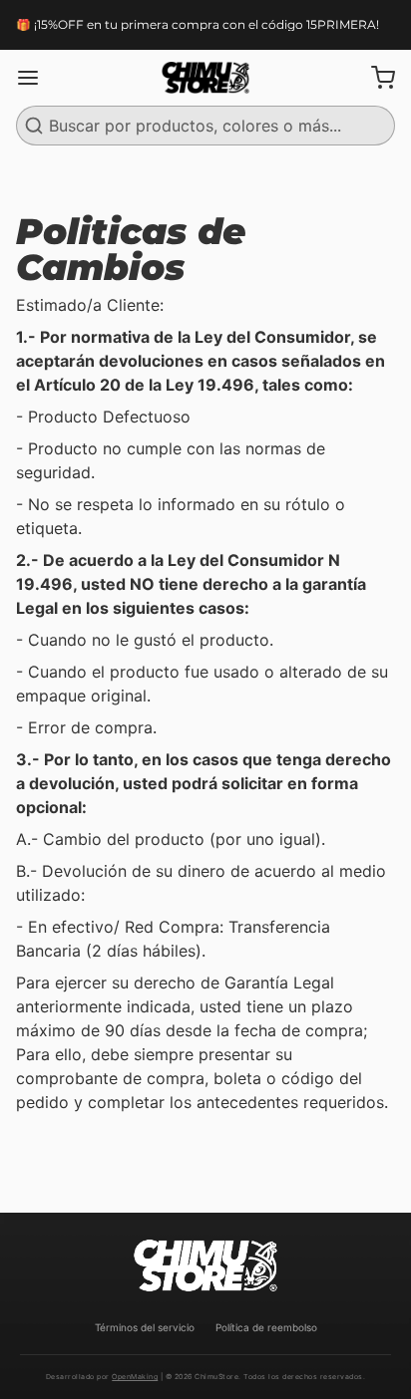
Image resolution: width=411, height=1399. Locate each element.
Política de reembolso (266, 1327)
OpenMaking (135, 1376)
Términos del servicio (145, 1327)
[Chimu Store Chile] (205, 78)
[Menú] (36, 78)
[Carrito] (375, 78)
